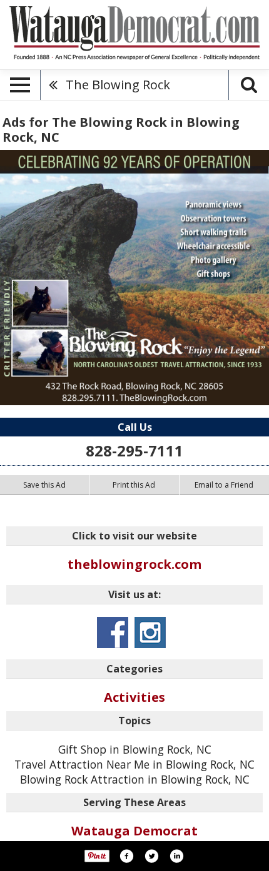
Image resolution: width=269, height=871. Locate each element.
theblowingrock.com (134, 564)
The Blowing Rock (118, 84)
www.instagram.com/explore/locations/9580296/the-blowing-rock (150, 632)
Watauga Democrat (134, 831)
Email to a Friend (224, 485)
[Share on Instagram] (176, 856)
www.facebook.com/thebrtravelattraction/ (112, 632)
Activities (134, 697)
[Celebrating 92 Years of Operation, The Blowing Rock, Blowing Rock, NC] (134, 277)
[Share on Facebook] (126, 856)
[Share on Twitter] (151, 856)
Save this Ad (44, 485)
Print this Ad (134, 485)
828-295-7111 (134, 450)
